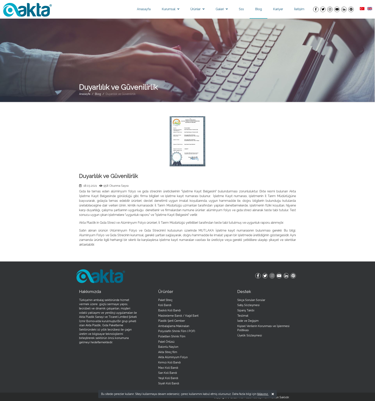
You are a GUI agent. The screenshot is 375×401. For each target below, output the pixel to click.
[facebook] (316, 9)
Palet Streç (165, 300)
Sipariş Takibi (245, 310)
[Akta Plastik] (27, 9)
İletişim (299, 9)
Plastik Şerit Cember (171, 320)
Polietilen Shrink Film (171, 336)
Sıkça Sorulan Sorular (251, 300)
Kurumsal (168, 9)
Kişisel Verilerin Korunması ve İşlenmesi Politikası (263, 328)
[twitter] (323, 9)
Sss (241, 9)
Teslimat (242, 315)
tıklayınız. (263, 394)
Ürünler (195, 9)
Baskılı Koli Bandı (169, 310)
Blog (258, 9)
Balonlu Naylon (168, 346)
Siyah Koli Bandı (168, 383)
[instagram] (330, 9)
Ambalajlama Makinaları (173, 326)
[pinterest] (351, 9)
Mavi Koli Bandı (168, 367)
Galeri (220, 9)
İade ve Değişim (248, 320)
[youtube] (337, 9)
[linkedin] (344, 9)
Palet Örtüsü (166, 341)
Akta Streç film (167, 352)
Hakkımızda (90, 291)
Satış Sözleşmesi (248, 305)
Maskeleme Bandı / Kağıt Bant (178, 315)
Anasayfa (144, 9)
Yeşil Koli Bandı (168, 378)
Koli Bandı (164, 305)
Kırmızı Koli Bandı (169, 362)
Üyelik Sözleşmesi (249, 335)
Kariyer (278, 9)
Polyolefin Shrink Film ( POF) (176, 331)
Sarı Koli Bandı (167, 372)
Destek (244, 291)
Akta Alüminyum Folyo (173, 357)
